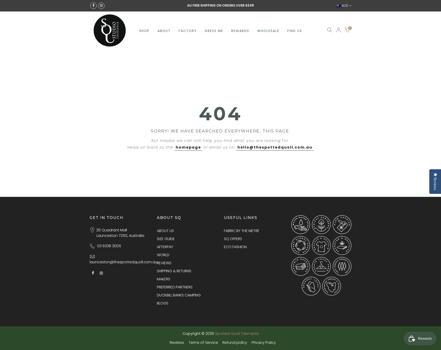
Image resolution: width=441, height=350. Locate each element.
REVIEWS (164, 263)
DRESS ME (214, 31)
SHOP (144, 31)
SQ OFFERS (233, 238)
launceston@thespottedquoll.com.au (123, 262)
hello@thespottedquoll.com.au (274, 147)
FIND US (294, 31)
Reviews (177, 342)
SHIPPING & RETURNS (174, 271)
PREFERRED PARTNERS (174, 287)
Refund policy (235, 342)
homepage (188, 147)
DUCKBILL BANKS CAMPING (179, 295)
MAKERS (163, 279)
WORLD (163, 255)
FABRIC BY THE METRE (241, 230)
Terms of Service (203, 342)
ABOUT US (165, 230)
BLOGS (162, 303)
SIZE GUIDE (166, 238)
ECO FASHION (235, 247)
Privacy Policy (264, 342)
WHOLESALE (268, 31)
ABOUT (164, 31)
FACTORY (188, 31)
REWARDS (240, 31)
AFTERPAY (165, 247)
